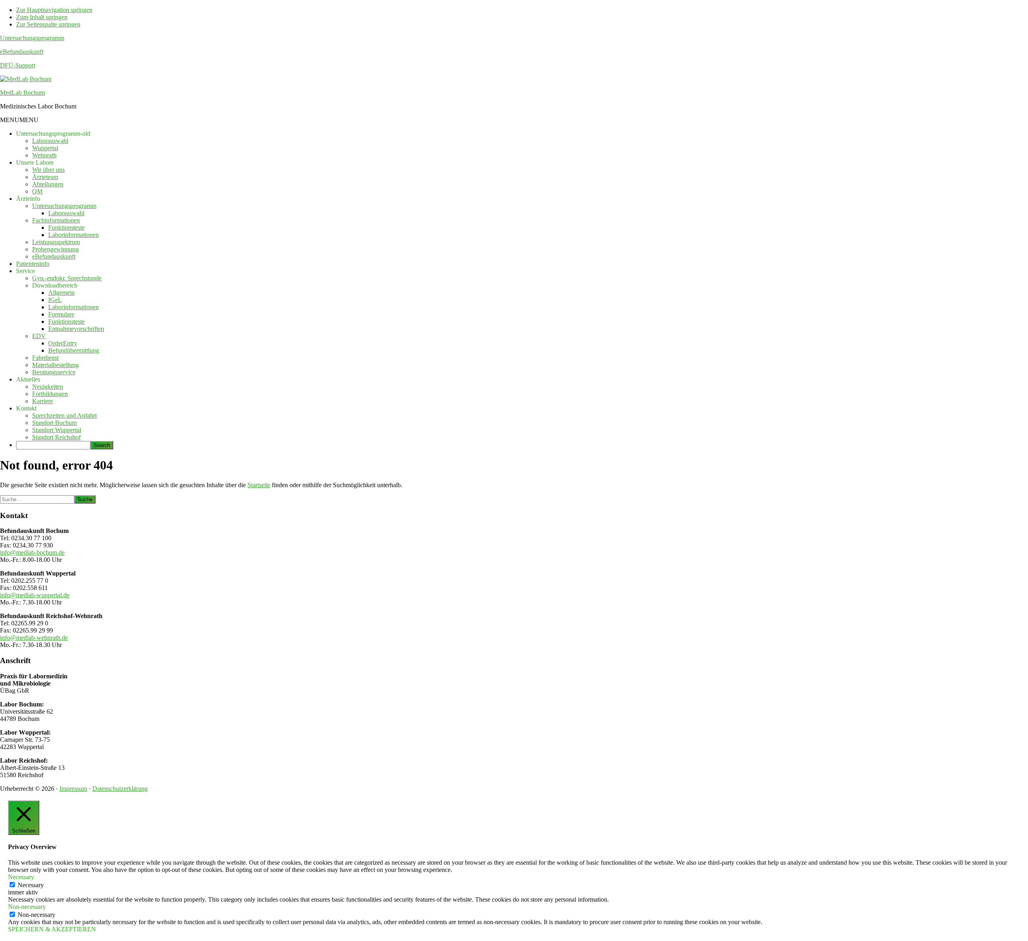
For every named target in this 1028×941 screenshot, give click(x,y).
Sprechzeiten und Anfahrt (64, 415)
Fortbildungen (50, 393)
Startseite (258, 485)
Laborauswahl (50, 140)
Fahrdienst (45, 357)
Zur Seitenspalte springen (48, 24)
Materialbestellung (55, 364)
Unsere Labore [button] (35, 162)
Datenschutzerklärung (120, 788)
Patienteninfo (32, 263)
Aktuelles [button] (28, 379)
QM (37, 191)
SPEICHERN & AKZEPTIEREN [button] (52, 929)
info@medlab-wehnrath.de (34, 637)
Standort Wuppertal (56, 430)
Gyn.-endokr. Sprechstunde (67, 278)
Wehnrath (44, 155)
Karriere (42, 401)
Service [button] (25, 270)
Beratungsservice (53, 372)
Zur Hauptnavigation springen (54, 9)
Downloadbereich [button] (55, 285)
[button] (19, 119)
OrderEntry (62, 343)
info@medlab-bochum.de (32, 552)
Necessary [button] (21, 877)
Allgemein (61, 292)
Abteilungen (47, 184)
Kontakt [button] (26, 408)
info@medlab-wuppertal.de (34, 595)
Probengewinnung (55, 249)
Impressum (73, 788)
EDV (39, 336)
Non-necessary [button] (27, 906)
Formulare (61, 314)
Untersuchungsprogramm (32, 38)
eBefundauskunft (21, 51)
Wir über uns (48, 169)
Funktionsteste (66, 227)
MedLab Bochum (22, 92)
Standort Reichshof (56, 437)
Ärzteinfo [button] (28, 198)
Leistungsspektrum (56, 242)
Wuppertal (45, 148)
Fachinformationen (56, 220)
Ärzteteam (45, 177)
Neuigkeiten (47, 386)
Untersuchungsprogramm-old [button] (53, 133)
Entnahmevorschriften (76, 328)
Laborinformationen (73, 234)
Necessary (31, 885)
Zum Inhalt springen (41, 17)
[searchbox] (53, 445)
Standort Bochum (54, 422)
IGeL (55, 299)
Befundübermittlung (73, 350)
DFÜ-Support (17, 65)
